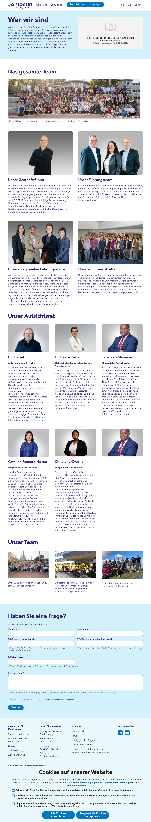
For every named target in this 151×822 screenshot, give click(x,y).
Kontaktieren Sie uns (81, 745)
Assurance (13, 478)
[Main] (20, 5)
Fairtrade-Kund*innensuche (49, 747)
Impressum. (80, 786)
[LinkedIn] (120, 733)
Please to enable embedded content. (110, 39)
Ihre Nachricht (16, 673)
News (74, 736)
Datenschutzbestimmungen (62, 699)
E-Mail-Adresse (16, 657)
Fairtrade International (19, 33)
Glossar (12, 746)
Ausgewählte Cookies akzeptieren (92, 815)
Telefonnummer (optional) (21, 639)
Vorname (13, 629)
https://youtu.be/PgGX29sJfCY (110, 43)
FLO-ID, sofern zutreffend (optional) (95, 639)
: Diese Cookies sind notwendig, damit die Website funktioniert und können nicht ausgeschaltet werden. (75, 790)
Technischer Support (18, 734)
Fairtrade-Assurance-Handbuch (18, 740)
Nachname (83, 629)
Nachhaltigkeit (62, 376)
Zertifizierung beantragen (85, 4)
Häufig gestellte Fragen (83, 740)
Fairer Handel (61, 487)
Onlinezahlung (15, 750)
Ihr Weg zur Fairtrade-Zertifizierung (50, 733)
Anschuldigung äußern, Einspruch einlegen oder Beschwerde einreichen (90, 750)
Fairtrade (136, 379)
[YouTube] (127, 733)
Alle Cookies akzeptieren (58, 815)
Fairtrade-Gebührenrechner (49, 754)
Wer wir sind (77, 731)
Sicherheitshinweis (17, 755)
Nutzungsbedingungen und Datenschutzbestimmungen (102, 783)
